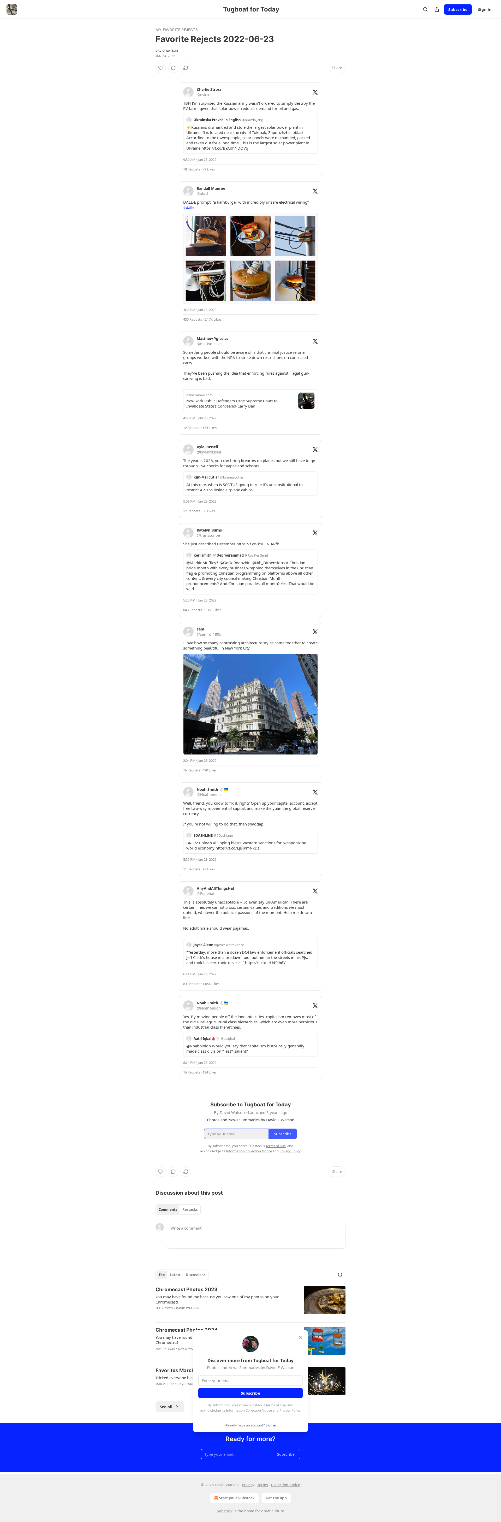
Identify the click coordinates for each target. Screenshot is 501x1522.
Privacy (248, 1484)
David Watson (167, 50)
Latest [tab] (175, 1274)
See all (166, 1406)
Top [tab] (162, 1274)
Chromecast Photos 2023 (187, 1290)
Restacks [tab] (190, 1209)
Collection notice (285, 1484)
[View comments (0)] (173, 68)
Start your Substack (237, 1497)
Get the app (276, 1497)
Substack (224, 1510)
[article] (250, 1302)
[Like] (161, 68)
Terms (262, 1484)
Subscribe (458, 9)
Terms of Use (276, 1405)
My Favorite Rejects (177, 29)
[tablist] (178, 1209)
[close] (300, 1338)
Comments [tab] (168, 1209)
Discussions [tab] (195, 1274)
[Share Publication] (437, 9)
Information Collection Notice (249, 1410)
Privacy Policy (289, 1410)
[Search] (425, 9)
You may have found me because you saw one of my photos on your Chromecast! (217, 1299)
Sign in (485, 9)
